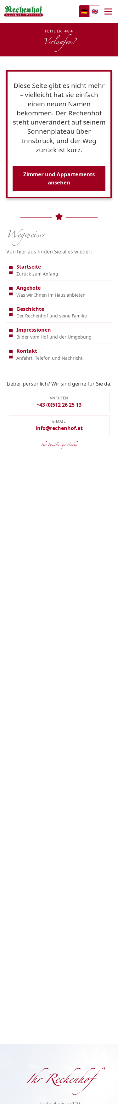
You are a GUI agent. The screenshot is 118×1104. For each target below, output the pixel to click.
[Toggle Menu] (108, 11)
